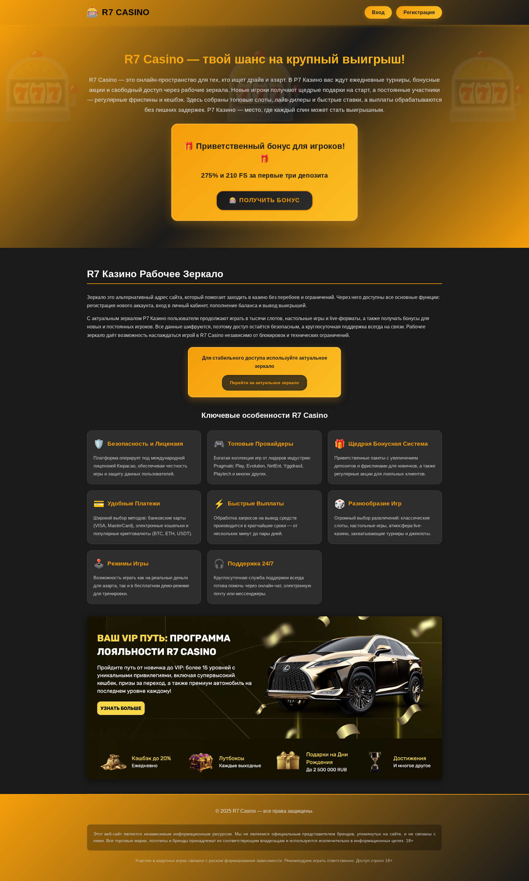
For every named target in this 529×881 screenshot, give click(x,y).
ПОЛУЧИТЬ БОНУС (269, 201)
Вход (378, 12)
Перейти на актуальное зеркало (264, 382)
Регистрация (419, 12)
